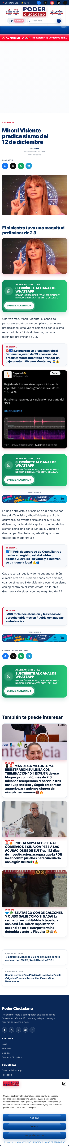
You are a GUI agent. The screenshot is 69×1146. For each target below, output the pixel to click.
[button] (64, 1083)
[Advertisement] (34, 77)
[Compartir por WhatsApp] (21, 166)
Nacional (8, 122)
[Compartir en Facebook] (5, 166)
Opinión (6, 1053)
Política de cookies (12, 1142)
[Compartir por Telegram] (29, 166)
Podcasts (6, 1048)
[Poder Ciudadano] (34, 11)
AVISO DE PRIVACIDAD (32, 1142)
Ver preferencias (34, 1135)
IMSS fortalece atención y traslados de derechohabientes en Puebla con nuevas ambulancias (35, 617)
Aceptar (34, 1117)
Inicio (4, 1044)
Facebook (7, 1074)
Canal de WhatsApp (12, 1070)
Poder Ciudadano (17, 1009)
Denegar (34, 1126)
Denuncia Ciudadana (12, 1057)
